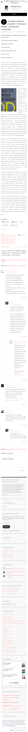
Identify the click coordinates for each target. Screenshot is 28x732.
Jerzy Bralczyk (10, 236)
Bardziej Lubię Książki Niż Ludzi (10, 647)
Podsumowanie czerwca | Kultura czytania (16, 449)
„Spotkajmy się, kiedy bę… (17, 568)
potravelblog (8, 385)
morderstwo (6, 699)
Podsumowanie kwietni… (12, 575)
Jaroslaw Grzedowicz (8, 676)
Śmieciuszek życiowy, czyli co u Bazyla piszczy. (14, 621)
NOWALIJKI (5, 636)
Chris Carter (6, 664)
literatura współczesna (10, 697)
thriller (19, 706)
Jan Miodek (3, 236)
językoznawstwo (5, 239)
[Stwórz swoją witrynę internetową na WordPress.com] (14, 2)
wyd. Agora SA (9, 243)
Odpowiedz (24, 297)
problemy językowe (10, 242)
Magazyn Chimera (5, 246)
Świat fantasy (6, 645)
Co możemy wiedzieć (8, 669)
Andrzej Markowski (7, 235)
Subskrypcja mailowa (11, 514)
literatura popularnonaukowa (8, 240)
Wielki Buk (5, 629)
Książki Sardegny (7, 634)
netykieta (3, 242)
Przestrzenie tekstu (7, 638)
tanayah (23, 31)
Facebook (6, 538)
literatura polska (15, 31)
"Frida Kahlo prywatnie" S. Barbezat (11, 589)
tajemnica (14, 706)
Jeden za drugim (7, 663)
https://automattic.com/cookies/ (13, 494)
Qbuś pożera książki (7, 640)
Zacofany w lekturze (7, 627)
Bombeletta (8, 411)
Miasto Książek (6, 631)
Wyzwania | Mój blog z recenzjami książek (16, 265)
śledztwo (15, 709)
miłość (19, 697)
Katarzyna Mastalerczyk (11, 271)
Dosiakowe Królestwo (8, 614)
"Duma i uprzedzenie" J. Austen (10, 591)
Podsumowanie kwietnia (8, 557)
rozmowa (3, 243)
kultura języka (12, 239)
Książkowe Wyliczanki (8, 618)
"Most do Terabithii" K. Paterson (10, 593)
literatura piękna (15, 695)
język (8, 237)
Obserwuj (6, 526)
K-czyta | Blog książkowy (8, 649)
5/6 (10, 31)
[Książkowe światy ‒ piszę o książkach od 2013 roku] (14, 12)
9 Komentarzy (23, 235)
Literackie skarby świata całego (10, 651)
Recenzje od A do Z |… (11, 571)
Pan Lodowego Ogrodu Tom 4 (10, 675)
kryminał (6, 695)
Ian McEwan (6, 670)
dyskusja (14, 235)
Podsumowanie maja (8, 555)
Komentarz (21, 470)
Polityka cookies (11, 725)
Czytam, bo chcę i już (7, 616)
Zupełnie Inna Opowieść (8, 643)
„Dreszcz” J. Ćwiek (22, 246)
